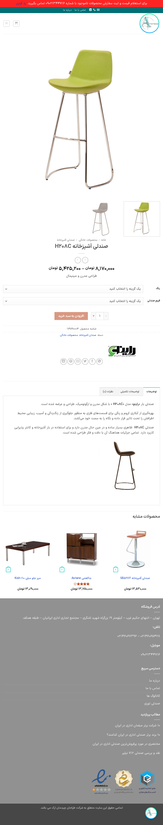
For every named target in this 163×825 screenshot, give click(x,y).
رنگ (158, 288)
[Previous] (151, 120)
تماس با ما (80, 10)
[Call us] (94, 10)
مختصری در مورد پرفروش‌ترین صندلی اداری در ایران (126, 744)
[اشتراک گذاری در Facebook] (92, 361)
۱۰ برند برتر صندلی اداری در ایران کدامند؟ (133, 734)
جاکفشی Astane (81, 578)
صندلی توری (152, 703)
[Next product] (85, 260)
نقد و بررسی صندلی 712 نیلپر (141, 753)
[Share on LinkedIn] (63, 361)
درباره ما (67, 10)
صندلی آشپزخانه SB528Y (135, 578)
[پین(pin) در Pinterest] (70, 361)
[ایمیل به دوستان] (78, 361)
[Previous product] (78, 260)
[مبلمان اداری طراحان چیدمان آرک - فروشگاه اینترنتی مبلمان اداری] (147, 23)
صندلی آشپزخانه (66, 240)
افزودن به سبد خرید (71, 316)
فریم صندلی (153, 300)
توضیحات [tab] (151, 391)
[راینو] (139, 351)
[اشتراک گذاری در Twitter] (85, 361)
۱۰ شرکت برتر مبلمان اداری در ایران (137, 725)
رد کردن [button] (21, 3)
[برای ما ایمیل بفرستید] (98, 10)
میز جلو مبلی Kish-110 (28, 578)
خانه (103, 240)
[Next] (8, 120)
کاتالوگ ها (153, 696)
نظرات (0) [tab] (108, 391)
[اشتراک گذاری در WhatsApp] (99, 361)
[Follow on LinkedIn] (90, 10)
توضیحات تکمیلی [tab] (129, 391)
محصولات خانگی (88, 240)
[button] (16, 23)
